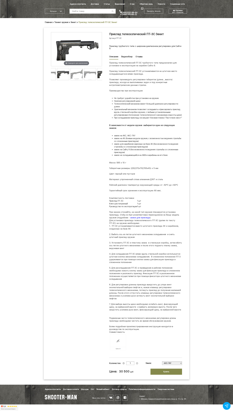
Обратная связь (146, 4)
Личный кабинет (103, 389)
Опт (92, 389)
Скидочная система (166, 389)
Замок (148, 363)
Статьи (107, 4)
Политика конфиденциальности (142, 389)
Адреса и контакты (78, 4)
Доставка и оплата (71, 389)
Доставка (95, 4)
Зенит (73, 22)
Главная (48, 22)
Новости (161, 4)
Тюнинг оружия (61, 22)
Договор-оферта (119, 389)
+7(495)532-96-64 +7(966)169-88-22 (128, 13)
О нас (132, 4)
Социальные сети (177, 4)
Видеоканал (120, 4)
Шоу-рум (84, 389)
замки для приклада (140, 217)
